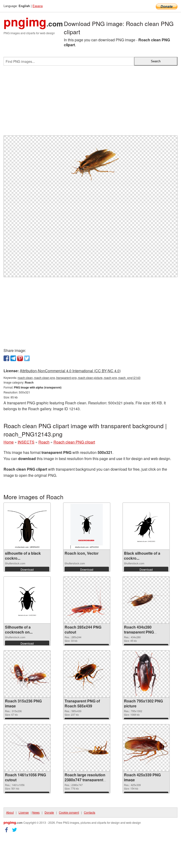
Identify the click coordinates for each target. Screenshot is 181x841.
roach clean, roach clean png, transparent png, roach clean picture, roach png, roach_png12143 (79, 378)
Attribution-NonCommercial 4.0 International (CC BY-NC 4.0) (70, 370)
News (36, 812)
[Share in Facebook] (6, 358)
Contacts (89, 812)
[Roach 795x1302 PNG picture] (146, 673)
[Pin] (20, 358)
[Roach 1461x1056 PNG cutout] (27, 748)
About (10, 812)
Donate (49, 812)
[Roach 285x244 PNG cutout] (87, 600)
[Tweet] (27, 358)
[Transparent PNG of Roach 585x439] (87, 674)
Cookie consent (69, 812)
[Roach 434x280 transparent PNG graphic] (146, 600)
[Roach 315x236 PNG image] (27, 673)
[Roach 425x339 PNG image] (146, 747)
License (24, 812)
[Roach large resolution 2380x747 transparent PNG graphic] (87, 748)
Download (27, 569)
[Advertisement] (90, 102)
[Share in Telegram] (13, 358)
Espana (38, 6)
